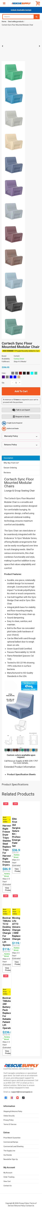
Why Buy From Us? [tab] (11, 463)
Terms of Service (10, 1124)
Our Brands (8, 1155)
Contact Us (8, 1186)
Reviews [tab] (7, 472)
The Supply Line (9, 1151)
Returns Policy (10, 445)
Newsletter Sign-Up (11, 1159)
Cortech (17, 356)
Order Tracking (9, 1177)
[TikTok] (23, 1097)
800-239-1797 (31, 761)
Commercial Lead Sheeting (13, 1146)
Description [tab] (8, 458)
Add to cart (21, 391)
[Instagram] (11, 1097)
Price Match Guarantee (12, 1138)
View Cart (7, 1181)
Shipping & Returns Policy (13, 1111)
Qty (3, 383)
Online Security (9, 1116)
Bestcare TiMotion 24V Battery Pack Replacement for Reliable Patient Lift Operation (9, 1013)
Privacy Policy (9, 1120)
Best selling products (16, 21)
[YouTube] (17, 1097)
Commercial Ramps (11, 1142)
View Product (8, 889)
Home (4, 21)
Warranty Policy (11, 436)
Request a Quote (22, 417)
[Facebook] (6, 1097)
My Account (8, 1173)
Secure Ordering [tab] (10, 468)
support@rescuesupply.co (21, 1092)
